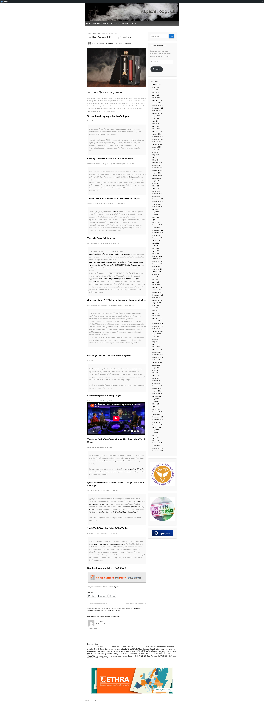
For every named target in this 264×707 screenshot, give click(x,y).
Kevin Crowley (158, 651)
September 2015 (157, 425)
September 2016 (157, 393)
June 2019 (155, 308)
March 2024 (156, 160)
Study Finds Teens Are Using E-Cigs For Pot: (108, 528)
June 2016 (155, 401)
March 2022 (156, 222)
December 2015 (157, 417)
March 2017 (156, 378)
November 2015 (157, 419)
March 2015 (156, 440)
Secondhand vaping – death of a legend (108, 116)
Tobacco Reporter (122, 656)
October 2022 (156, 204)
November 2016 (157, 388)
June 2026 (155, 90)
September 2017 (157, 362)
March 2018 (156, 347)
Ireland (98, 610)
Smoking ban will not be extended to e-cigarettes (109, 355)
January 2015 (156, 445)
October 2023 (156, 173)
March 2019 (156, 316)
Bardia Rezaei (99, 608)
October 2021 (156, 235)
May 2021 (155, 248)
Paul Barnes (150, 653)
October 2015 (156, 422)
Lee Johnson (107, 610)
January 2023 (156, 196)
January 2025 (156, 134)
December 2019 (157, 292)
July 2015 (155, 430)
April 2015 (155, 438)
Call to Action (107, 608)
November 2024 (157, 139)
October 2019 (156, 297)
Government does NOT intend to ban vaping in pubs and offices (116, 300)
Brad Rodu (127, 647)
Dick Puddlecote (157, 649)
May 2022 (155, 217)
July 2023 (155, 181)
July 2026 (155, 87)
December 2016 (157, 386)
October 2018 (156, 329)
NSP (113, 610)
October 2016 (156, 391)
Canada (142, 647)
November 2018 (157, 326)
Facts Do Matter (170, 649)
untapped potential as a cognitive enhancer (114, 471)
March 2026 (156, 97)
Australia (114, 647)
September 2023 (157, 175)
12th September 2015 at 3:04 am (103, 623)
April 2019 (155, 313)
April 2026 (155, 95)
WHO (97, 658)
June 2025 (155, 121)
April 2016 (155, 406)
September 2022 (157, 206)
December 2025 (157, 105)
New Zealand (138, 654)
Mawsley (102, 653)
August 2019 (156, 303)
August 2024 (156, 147)
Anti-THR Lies (106, 647)
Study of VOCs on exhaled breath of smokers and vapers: (113, 198)
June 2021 (155, 245)
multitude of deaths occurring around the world (112, 460)
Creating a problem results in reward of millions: (110, 158)
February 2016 (157, 412)
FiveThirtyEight (91, 610)
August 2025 (156, 116)
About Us (133, 23)
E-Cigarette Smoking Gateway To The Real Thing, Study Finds (113, 512)
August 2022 (156, 209)
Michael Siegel (113, 653)
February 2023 (157, 194)
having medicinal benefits (134, 469)
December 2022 (157, 199)
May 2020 (155, 279)
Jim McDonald (144, 651)
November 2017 (157, 357)
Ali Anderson (98, 647)
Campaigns (124, 23)
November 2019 (157, 295)
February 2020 (157, 287)
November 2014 (157, 451)
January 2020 (156, 290)
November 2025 (157, 108)
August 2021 (156, 240)
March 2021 (156, 253)
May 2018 (155, 342)
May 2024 (155, 155)
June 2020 (155, 277)
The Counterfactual (101, 656)
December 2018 (157, 323)
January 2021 (156, 258)
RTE (116, 610)
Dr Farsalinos (127, 608)
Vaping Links (155, 656)
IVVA (102, 610)
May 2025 (155, 123)
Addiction (129, 177)
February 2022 (157, 225)
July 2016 (155, 399)
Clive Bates (105, 649)
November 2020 (157, 264)
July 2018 (155, 336)
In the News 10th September (98, 603)
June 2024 (155, 152)
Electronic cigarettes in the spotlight (104, 395)
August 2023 (156, 178)
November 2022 (157, 201)
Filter (103, 651)
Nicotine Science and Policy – (106, 567)
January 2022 (156, 227)
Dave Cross (130, 648)
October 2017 (156, 360)
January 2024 (156, 165)
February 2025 (157, 131)
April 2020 (155, 282)
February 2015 (157, 443)
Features (105, 23)
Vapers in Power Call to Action (101, 238)
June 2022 (155, 214)
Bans (120, 647)
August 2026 (156, 84)
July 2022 (155, 212)
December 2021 (157, 230)
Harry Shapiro (131, 651)
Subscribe (156, 69)
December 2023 (157, 168)
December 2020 (157, 261)
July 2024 (155, 149)
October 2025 (156, 110)
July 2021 (155, 243)
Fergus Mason (136, 608)
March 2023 (156, 191)
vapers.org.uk (92, 700)
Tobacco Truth (133, 656)
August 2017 (156, 365)
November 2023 (157, 170)
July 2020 (155, 274)
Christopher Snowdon (165, 647)
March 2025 (156, 129)
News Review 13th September (135, 603)
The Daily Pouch (111, 656)
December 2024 (157, 136)
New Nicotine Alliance (127, 654)
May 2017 (155, 373)
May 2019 (155, 310)
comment (115, 211)
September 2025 (157, 113)
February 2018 (157, 349)
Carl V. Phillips (150, 647)
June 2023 (155, 183)
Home (88, 23)
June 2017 (155, 370)
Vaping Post (166, 656)
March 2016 (156, 409)
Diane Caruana (144, 649)
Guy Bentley (124, 651)
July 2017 (155, 367)
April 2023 (155, 188)
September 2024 (157, 144)
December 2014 (157, 448)
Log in (6, 1)
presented (104, 171)
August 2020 (156, 271)
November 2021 (157, 232)
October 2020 (156, 266)
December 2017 (157, 355)
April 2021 (155, 251)
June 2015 (155, 432)
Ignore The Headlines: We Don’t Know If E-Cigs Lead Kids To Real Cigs (116, 484)
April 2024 (155, 157)
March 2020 (156, 284)
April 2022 (155, 219)
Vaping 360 (144, 656)
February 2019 (157, 318)
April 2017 (155, 375)
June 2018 (155, 339)
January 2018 (156, 352)
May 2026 (155, 92)
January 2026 (156, 103)
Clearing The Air (93, 649)
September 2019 (157, 300)
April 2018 (155, 344)
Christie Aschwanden (117, 608)
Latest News (96, 23)
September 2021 (157, 238)
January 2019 (156, 321)
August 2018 (156, 334)
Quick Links (114, 23)
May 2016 (155, 404)
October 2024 (156, 142)
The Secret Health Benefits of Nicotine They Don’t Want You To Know (116, 441)
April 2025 (155, 126)
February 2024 (157, 162)
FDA (89, 651)
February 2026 (157, 100)
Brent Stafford (136, 647)
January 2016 (156, 414)
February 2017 (157, 380)
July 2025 (155, 118)
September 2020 (157, 269)
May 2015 (155, 435)
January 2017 (156, 383)
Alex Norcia (90, 647)
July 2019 (155, 305)
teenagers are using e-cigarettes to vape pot (108, 544)
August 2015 (156, 427)
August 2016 (156, 396)
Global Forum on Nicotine (112, 651)
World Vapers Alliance (105, 657)
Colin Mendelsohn (116, 649)
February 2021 (157, 256)
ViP (119, 610)
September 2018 (157, 331)
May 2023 (155, 186)
